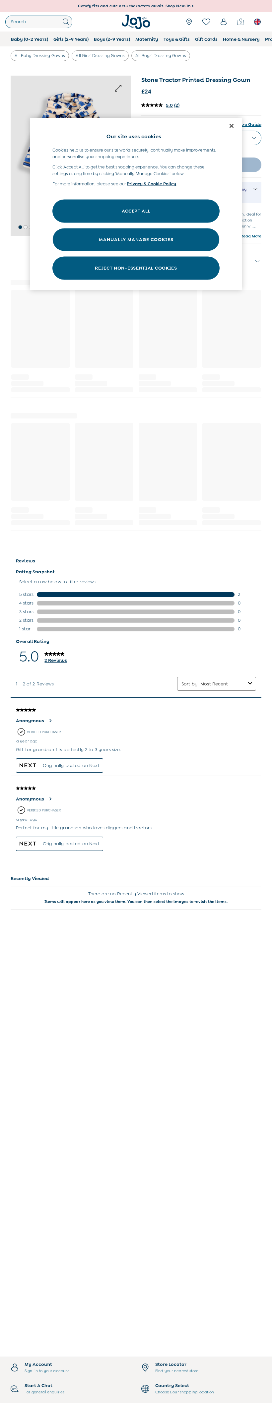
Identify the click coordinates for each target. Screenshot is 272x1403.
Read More (250, 236)
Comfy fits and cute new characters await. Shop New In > (136, 4)
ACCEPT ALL (136, 211)
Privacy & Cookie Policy (151, 184)
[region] (136, 204)
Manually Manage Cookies (136, 239)
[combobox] (223, 684)
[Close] (231, 126)
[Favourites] (206, 22)
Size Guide (249, 124)
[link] (223, 22)
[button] (20, 227)
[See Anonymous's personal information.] (50, 720)
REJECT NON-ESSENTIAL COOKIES (136, 268)
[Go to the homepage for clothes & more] (136, 22)
